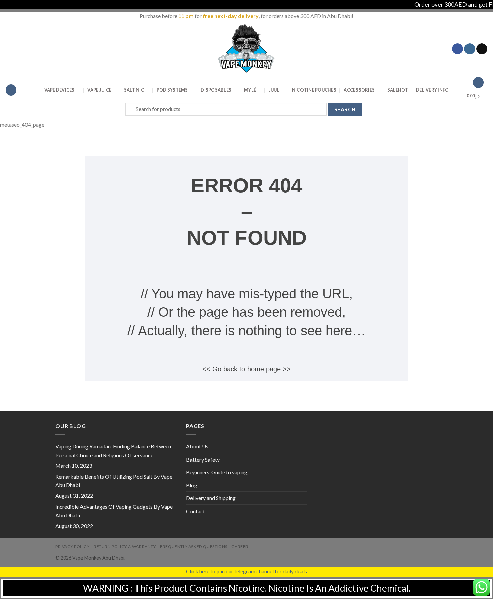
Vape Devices (59, 90)
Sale (397, 90)
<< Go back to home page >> (246, 369)
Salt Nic (134, 90)
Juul (274, 90)
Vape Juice (99, 90)
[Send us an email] (481, 49)
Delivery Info (432, 90)
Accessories (359, 90)
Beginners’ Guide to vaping (217, 472)
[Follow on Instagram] (469, 49)
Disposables (216, 90)
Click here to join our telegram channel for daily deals (246, 571)
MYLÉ (250, 90)
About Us (197, 446)
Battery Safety (203, 459)
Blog (191, 485)
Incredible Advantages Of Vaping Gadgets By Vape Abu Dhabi (114, 511)
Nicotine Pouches (314, 90)
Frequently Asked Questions (193, 546)
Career (240, 546)
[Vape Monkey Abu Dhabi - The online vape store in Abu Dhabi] (246, 48)
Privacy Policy (72, 546)
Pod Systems (172, 90)
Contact (195, 511)
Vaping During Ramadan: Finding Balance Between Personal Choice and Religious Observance (113, 450)
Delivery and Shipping (211, 498)
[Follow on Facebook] (457, 49)
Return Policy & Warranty (125, 546)
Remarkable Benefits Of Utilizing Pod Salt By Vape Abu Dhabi (113, 480)
